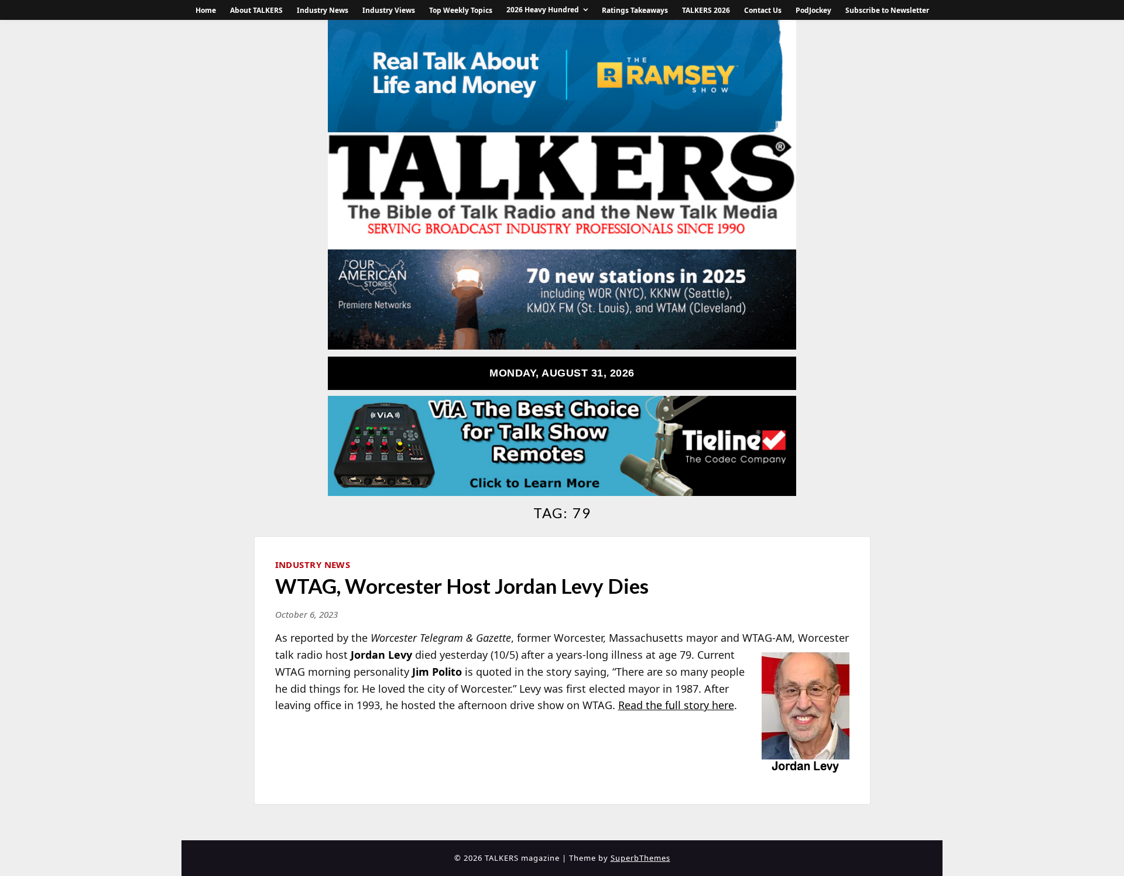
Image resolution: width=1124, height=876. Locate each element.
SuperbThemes (640, 858)
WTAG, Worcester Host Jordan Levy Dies (462, 585)
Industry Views (388, 10)
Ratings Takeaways (635, 10)
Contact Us (763, 10)
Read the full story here (676, 705)
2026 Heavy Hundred (542, 10)
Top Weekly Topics (460, 10)
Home (206, 10)
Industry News (322, 10)
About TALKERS (256, 10)
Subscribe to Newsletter (887, 10)
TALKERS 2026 (706, 10)
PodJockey (813, 10)
